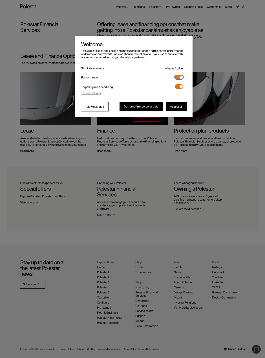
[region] (134, 76)
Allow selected (95, 106)
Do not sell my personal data (141, 106)
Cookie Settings (91, 93)
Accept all (176, 106)
